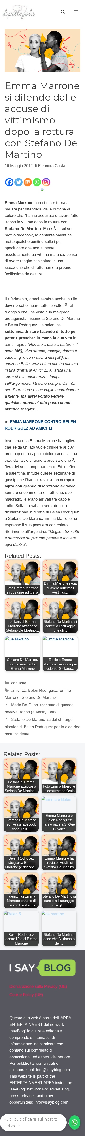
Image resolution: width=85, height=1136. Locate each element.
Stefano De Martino (39, 697)
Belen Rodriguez (42, 690)
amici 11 (18, 690)
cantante (18, 683)
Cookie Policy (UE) (26, 995)
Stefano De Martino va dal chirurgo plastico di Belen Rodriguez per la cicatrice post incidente (42, 726)
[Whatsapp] (37, 182)
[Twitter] (18, 182)
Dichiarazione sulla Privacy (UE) (38, 986)
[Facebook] (9, 182)
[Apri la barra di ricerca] (62, 12)
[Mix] (28, 182)
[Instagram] (46, 182)
